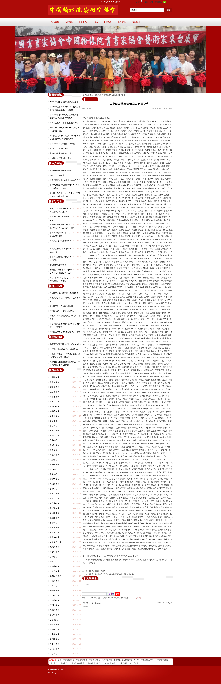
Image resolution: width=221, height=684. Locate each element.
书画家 (95, 22)
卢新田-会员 (54, 406)
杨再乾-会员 (54, 557)
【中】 (166, 109)
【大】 (171, 109)
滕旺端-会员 (54, 595)
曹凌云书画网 (133, 663)
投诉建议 (108, 22)
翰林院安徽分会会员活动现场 (61, 306)
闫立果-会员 (54, 382)
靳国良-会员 (54, 532)
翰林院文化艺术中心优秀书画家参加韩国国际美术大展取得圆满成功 (112, 574)
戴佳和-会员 (54, 494)
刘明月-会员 (54, 416)
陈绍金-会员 (54, 435)
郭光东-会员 (54, 537)
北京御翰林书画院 (109, 663)
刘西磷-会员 (54, 566)
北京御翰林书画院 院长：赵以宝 (62, 153)
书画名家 (83, 22)
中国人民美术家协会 (77, 663)
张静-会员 (54, 562)
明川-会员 (54, 450)
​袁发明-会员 (54, 445)
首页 (91, 95)
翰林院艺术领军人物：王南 (60, 158)
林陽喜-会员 (54, 377)
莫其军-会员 (54, 586)
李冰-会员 (54, 620)
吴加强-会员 (54, 508)
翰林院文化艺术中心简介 (59, 149)
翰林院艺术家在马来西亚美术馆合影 (64, 293)
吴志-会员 (54, 474)
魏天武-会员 (54, 528)
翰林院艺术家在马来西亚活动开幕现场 (65, 332)
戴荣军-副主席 (55, 576)
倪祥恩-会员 (54, 547)
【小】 (161, 109)
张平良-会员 (54, 625)
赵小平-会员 (54, 644)
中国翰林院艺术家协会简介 (60, 171)
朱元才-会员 (54, 484)
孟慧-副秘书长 (55, 542)
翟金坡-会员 (54, 498)
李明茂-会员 (54, 401)
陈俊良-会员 (54, 387)
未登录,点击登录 (135, 598)
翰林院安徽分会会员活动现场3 (62, 311)
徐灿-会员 (54, 421)
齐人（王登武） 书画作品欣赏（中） (64, 123)
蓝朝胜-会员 (54, 513)
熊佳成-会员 (54, 431)
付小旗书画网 (122, 663)
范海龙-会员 (54, 571)
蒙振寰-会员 (54, 426)
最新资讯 (98, 95)
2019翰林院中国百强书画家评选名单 (64, 102)
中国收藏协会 (64, 663)
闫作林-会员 (54, 397)
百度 (59, 660)
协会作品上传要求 (57, 175)
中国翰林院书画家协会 (94, 663)
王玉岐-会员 (54, 600)
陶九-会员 (54, 469)
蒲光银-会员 (54, 489)
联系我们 (122, 22)
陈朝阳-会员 (54, 605)
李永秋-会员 (54, 411)
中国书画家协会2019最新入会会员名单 (65, 180)
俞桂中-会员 (54, 615)
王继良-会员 (54, 392)
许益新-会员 (54, 455)
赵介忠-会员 (54, 649)
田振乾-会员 (54, 552)
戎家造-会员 (54, 460)
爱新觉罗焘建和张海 (58, 265)
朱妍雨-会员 (54, 610)
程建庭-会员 (54, 581)
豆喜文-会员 (54, 518)
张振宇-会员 (54, 654)
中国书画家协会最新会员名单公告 (63, 144)
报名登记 (136, 22)
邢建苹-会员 (54, 523)
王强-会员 (54, 440)
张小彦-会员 (54, 634)
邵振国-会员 (54, 465)
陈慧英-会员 (54, 479)
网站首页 (55, 22)
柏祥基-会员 (54, 503)
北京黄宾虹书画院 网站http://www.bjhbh (65, 344)
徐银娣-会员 (54, 629)
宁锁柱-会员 (54, 591)
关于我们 (69, 22)
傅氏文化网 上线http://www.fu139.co (64, 349)
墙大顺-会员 (54, 639)
